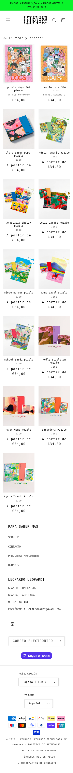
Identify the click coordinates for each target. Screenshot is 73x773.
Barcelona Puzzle (54, 429)
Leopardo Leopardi (32, 739)
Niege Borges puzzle (18, 292)
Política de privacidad (39, 750)
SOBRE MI (14, 537)
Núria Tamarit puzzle (54, 152)
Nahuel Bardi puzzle (18, 359)
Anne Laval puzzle (54, 292)
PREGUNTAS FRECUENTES (23, 555)
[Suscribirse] (60, 641)
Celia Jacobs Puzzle (54, 222)
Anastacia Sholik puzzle (18, 224)
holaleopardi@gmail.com (44, 609)
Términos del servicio (39, 757)
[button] (8, 20)
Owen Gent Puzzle (18, 429)
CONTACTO (14, 546)
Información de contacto (39, 763)
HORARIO (13, 564)
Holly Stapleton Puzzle (54, 361)
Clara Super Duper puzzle (19, 154)
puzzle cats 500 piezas (54, 89)
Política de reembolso (44, 744)
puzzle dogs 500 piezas (18, 89)
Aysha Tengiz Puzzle (18, 496)
